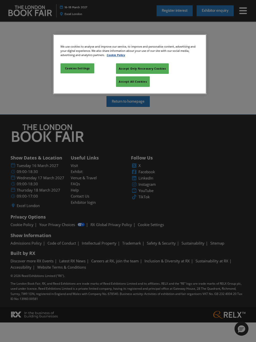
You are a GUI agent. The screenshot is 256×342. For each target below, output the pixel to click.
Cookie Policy (116, 55)
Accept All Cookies (133, 81)
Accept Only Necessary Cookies (142, 68)
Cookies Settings (77, 68)
